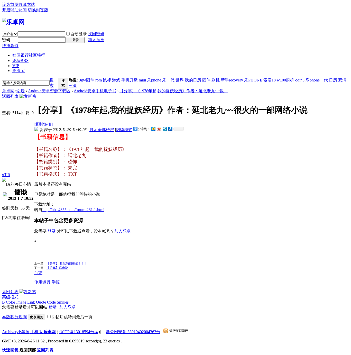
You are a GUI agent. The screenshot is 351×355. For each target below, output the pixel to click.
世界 (180, 80)
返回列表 (10, 96)
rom (98, 80)
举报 (56, 282)
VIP (15, 65)
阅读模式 (124, 130)
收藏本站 (27, 4)
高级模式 (10, 297)
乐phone (154, 80)
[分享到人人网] (170, 128)
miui (142, 80)
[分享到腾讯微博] (164, 128)
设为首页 (10, 4)
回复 (38, 272)
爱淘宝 (18, 70)
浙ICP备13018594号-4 (78, 332)
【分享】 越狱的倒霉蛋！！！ (67, 263)
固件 (206, 80)
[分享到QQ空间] (153, 128)
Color (10, 302)
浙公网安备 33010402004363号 (133, 332)
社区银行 (28, 55)
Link (31, 302)
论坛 (20, 60)
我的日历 (193, 80)
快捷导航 (10, 45)
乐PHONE (253, 80)
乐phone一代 (317, 80)
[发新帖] (28, 96)
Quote (41, 302)
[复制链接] (43, 124)
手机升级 (129, 80)
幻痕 (6, 174)
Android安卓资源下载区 (49, 91)
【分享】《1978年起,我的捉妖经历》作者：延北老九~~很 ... (173, 91)
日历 (333, 80)
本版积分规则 (14, 317)
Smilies (63, 302)
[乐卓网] (13, 22)
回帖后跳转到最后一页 (72, 317)
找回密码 (96, 34)
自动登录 (78, 34)
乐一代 (168, 80)
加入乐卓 (96, 40)
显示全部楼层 (101, 130)
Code (51, 302)
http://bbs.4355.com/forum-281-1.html (73, 209)
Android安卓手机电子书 (95, 91)
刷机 (215, 80)
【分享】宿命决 (57, 268)
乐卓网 (8, 91)
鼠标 (107, 80)
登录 (52, 231)
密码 (6, 40)
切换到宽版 (38, 10)
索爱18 (269, 80)
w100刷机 (285, 80)
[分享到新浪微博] (159, 128)
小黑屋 (23, 332)
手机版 (36, 332)
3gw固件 (86, 80)
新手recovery (232, 80)
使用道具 (42, 282)
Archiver (9, 332)
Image (21, 302)
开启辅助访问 (14, 10)
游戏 (116, 80)
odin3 (299, 80)
